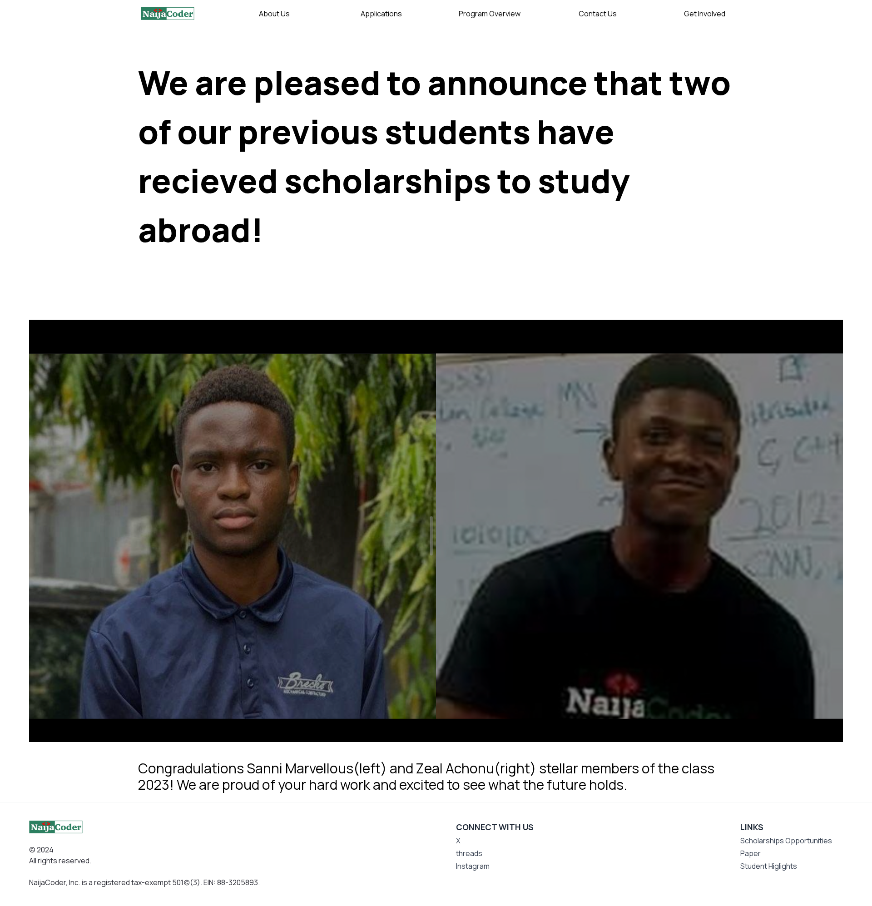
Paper (750, 853)
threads (469, 853)
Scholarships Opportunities (786, 841)
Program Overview (489, 14)
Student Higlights (768, 866)
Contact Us (598, 14)
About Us (274, 14)
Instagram (473, 866)
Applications (381, 14)
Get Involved (704, 14)
